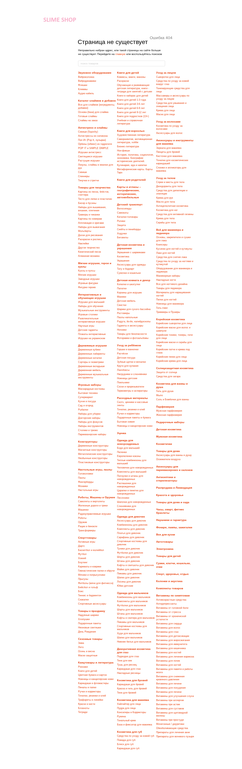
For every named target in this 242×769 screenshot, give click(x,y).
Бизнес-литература (128, 146)
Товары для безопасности (132, 333)
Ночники (121, 329)
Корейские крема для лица (171, 360)
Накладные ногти (166, 279)
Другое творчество (89, 247)
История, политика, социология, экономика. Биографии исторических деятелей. (135, 158)
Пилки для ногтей (166, 299)
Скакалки (83, 599)
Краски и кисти (86, 704)
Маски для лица (165, 114)
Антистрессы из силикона (93, 135)
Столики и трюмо (88, 430)
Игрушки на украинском (91, 338)
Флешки (82, 85)
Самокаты (122, 212)
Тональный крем (126, 720)
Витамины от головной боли (172, 607)
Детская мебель (126, 300)
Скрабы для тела (166, 222)
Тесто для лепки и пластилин (95, 198)
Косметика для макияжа (133, 699)
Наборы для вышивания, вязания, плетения (92, 209)
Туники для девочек (128, 548)
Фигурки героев (87, 287)
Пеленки (122, 452)
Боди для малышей (128, 448)
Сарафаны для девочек (130, 537)
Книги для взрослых (131, 130)
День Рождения (87, 631)
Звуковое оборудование (94, 72)
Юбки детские (125, 585)
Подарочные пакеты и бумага (134, 417)
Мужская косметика (169, 436)
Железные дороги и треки (93, 505)
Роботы (82, 518)
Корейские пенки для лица (171, 356)
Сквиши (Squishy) (88, 131)
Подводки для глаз (128, 656)
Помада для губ (126, 740)
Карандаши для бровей (130, 684)
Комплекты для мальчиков (132, 601)
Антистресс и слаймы (92, 127)
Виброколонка (86, 77)
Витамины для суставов (170, 708)
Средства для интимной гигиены (174, 214)
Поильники (123, 382)
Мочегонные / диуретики (170, 724)
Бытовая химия (126, 421)
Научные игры (86, 325)
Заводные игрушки (88, 279)
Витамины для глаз (167, 631)
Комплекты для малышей (131, 471)
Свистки (121, 305)
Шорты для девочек (128, 556)
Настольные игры (88, 490)
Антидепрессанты (166, 603)
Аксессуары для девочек (131, 520)
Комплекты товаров (169, 588)
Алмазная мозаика (88, 256)
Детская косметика (168, 429)
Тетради (82, 712)
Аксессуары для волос (169, 133)
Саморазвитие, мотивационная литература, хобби (134, 141)
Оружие (82, 522)
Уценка (121, 433)
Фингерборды (85, 482)
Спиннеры (83, 176)
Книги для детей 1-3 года (131, 99)
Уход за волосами (168, 121)
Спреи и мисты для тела (170, 182)
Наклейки (83, 243)
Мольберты (84, 231)
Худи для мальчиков (129, 633)
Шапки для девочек (128, 577)
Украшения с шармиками (131, 252)
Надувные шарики (88, 615)
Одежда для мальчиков (132, 593)
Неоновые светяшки (89, 627)
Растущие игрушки (89, 160)
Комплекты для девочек (131, 529)
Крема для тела (165, 218)
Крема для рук (164, 197)
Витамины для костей (168, 652)
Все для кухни (165, 534)
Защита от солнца (166, 372)
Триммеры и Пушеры (168, 312)
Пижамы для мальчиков (130, 622)
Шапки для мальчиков (129, 637)
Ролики (121, 221)
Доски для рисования (90, 235)
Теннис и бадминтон (89, 595)
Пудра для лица (126, 708)
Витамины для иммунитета (171, 644)
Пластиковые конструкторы (93, 462)
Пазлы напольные (127, 317)
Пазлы (81, 477)
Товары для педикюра (169, 288)
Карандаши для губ (128, 748)
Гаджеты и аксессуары (130, 325)
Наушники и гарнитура (171, 519)
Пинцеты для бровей (168, 151)
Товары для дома (168, 451)
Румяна (121, 716)
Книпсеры (161, 244)
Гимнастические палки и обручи (96, 570)
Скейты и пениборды (129, 229)
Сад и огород (85, 405)
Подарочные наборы (170, 422)
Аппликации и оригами (91, 222)
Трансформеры (86, 530)
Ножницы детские (127, 378)
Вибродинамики (87, 80)
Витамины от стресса (168, 612)
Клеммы (83, 89)
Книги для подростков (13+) (133, 116)
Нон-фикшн (123, 150)
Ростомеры (123, 313)
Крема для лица (165, 110)
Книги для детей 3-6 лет (131, 104)
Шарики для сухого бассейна (133, 309)
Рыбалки (83, 409)
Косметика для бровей (132, 680)
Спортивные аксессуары (92, 603)
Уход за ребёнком (129, 345)
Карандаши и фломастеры (93, 683)
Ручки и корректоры (89, 691)
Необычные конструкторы (92, 458)
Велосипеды (124, 208)
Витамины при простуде (170, 719)
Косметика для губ (129, 731)
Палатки (121, 288)
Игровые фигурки (88, 283)
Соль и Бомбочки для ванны (172, 399)
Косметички (164, 443)
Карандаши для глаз (129, 668)
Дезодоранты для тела (169, 186)
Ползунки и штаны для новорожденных (130, 477)
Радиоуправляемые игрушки (94, 513)
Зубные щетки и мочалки (131, 361)
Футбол (82, 554)
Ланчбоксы (123, 370)
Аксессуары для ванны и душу (174, 455)
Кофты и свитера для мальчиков (136, 617)
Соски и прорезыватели (130, 386)
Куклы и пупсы (86, 270)
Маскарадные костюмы (91, 388)
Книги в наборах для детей (132, 95)
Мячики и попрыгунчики (91, 574)
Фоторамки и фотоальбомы (132, 338)
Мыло (159, 395)
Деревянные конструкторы (93, 445)
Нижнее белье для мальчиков (134, 641)
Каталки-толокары (127, 216)
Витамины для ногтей (168, 664)
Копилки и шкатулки (128, 284)
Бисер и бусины (87, 203)
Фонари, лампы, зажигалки (174, 527)
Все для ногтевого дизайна (171, 284)
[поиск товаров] (162, 63)
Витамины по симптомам (173, 595)
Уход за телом (165, 178)
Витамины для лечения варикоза (175, 656)
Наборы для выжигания (91, 227)
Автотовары (164, 541)
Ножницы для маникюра (170, 303)
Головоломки (85, 473)
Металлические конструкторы (95, 454)
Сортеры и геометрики (91, 362)
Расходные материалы (132, 398)
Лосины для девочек (129, 581)
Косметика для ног (167, 210)
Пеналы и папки (87, 687)
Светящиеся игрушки (90, 156)
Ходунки (122, 233)
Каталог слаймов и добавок (97, 100)
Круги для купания (127, 365)
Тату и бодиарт (125, 268)
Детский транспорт (130, 204)
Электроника (164, 548)
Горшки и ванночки (127, 349)
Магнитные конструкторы (92, 449)
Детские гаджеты (88, 330)
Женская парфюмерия (169, 414)
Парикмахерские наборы (92, 434)
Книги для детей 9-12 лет (131, 112)
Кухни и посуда (87, 401)
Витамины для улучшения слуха (175, 696)
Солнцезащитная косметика (174, 368)
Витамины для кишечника (171, 648)
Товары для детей (168, 556)
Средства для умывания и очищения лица (171, 105)
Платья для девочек (128, 533)
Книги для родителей (131, 179)
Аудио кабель (86, 93)
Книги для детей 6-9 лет (131, 108)
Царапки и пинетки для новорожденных (130, 492)
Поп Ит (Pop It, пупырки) (92, 140)
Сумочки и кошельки (129, 273)
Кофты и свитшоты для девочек (135, 565)
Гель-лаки (162, 307)
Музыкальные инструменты (94, 310)
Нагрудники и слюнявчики (132, 374)
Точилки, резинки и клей (92, 695)
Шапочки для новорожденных (134, 502)
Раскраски (123, 80)
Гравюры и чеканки (89, 214)
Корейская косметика (170, 319)
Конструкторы (87, 441)
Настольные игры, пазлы (95, 469)
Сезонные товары (90, 638)
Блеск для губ (125, 744)
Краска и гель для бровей (132, 688)
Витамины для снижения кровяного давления (170, 678)
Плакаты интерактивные (92, 334)
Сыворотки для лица (168, 77)
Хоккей (82, 558)
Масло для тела (165, 201)
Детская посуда (126, 357)
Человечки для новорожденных (135, 467)
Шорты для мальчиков (130, 609)
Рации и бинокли (87, 526)
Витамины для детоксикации (172, 636)
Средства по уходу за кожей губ (135, 735)
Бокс (81, 591)
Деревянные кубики (89, 349)
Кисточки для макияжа (169, 156)
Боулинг (83, 562)
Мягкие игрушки (87, 274)
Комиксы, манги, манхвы (131, 77)
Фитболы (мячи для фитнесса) (95, 583)
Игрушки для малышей (91, 302)
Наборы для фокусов (90, 421)
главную (120, 54)
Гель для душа (164, 391)
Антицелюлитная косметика (172, 205)
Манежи (121, 296)
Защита (121, 225)
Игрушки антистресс (89, 152)
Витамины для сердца (169, 623)
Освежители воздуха (168, 459)
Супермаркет (85, 397)
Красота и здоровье (169, 495)
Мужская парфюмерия (169, 410)
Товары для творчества (94, 187)
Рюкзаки (83, 666)
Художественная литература (133, 134)
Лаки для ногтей (165, 252)
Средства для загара (168, 376)
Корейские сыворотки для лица (174, 323)
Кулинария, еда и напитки (132, 165)
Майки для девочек (128, 569)
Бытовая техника (88, 393)
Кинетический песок (89, 251)
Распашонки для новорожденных (126, 485)
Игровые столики (88, 314)
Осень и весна (86, 651)
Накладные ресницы (128, 673)
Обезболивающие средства (172, 728)
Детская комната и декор (133, 280)
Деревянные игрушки (92, 345)
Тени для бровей (126, 692)
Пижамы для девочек (129, 573)
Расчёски (122, 353)
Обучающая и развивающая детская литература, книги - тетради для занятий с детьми (134, 88)
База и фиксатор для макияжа (134, 724)
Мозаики (83, 486)
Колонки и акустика (169, 581)
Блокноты (83, 708)
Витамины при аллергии (170, 700)
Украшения (123, 260)
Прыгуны (83, 579)
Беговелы (122, 237)
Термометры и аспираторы (132, 390)
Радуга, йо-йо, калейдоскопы (133, 321)
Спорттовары (87, 537)
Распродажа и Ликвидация (174, 487)
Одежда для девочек (131, 516)
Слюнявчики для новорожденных (126, 508)
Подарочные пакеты (89, 623)
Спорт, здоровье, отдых (172, 573)
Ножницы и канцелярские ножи (95, 679)
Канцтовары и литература (95, 662)
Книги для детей (87, 671)
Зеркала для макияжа (168, 148)
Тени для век (124, 660)
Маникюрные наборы (168, 275)
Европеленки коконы (129, 456)
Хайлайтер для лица (129, 704)
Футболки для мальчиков (131, 605)
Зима (81, 643)
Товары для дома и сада (172, 502)
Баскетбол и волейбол (91, 550)
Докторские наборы (89, 418)
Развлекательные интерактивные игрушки (91, 320)
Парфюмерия (165, 406)
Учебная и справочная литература (130, 122)
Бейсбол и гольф (88, 587)
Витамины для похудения (171, 687)
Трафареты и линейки (90, 699)
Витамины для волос (168, 627)
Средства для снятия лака (171, 257)
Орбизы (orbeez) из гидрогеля (95, 144)
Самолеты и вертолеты (91, 501)
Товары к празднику (91, 610)
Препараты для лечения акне (173, 732)
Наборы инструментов (90, 426)
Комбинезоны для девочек (132, 524)
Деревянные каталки (90, 357)
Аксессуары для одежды (131, 264)
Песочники (123, 497)
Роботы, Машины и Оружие (96, 497)
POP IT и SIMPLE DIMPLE (93, 148)
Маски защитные (87, 655)
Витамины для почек (168, 660)
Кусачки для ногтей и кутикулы (174, 248)
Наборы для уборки (89, 413)
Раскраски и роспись (90, 239)
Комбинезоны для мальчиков (133, 597)
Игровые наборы (89, 384)
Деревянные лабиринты (91, 353)
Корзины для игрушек (129, 292)
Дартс (81, 546)
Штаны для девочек (128, 561)
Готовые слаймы (87, 116)
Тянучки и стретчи (88, 180)
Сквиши (82, 172)
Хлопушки (84, 619)
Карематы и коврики (89, 566)
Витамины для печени (169, 683)
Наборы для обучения (90, 306)
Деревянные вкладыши (91, 366)
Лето (81, 647)
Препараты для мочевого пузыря (175, 736)
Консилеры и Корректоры (131, 712)
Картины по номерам (90, 218)
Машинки (83, 509)
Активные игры (86, 541)
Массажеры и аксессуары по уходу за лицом (172, 97)
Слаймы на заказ (88, 120)
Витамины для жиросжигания (173, 640)
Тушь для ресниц (127, 664)
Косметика (123, 256)
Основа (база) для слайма (93, 112)
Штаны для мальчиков (130, 613)
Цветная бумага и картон (92, 674)
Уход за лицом (166, 72)
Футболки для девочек (130, 552)
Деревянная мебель (89, 370)
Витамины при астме (168, 704)
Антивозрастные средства (171, 599)
